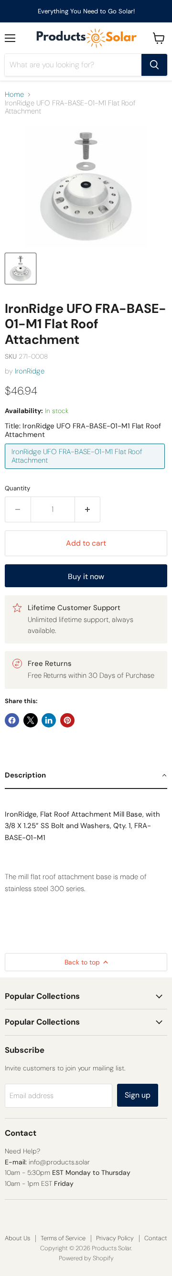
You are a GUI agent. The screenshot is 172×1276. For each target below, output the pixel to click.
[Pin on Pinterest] (67, 720)
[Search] (154, 65)
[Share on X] (30, 720)
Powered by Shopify (86, 1258)
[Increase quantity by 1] (88, 509)
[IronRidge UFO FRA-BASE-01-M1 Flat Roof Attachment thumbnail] (20, 268)
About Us (17, 1238)
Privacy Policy (115, 1238)
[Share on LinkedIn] (49, 720)
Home (14, 95)
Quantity (17, 488)
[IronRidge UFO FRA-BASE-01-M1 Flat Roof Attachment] (86, 471)
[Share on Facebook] (12, 720)
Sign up (137, 1095)
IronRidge (29, 371)
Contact (155, 1238)
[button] (86, 775)
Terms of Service (63, 1238)
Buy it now (86, 576)
